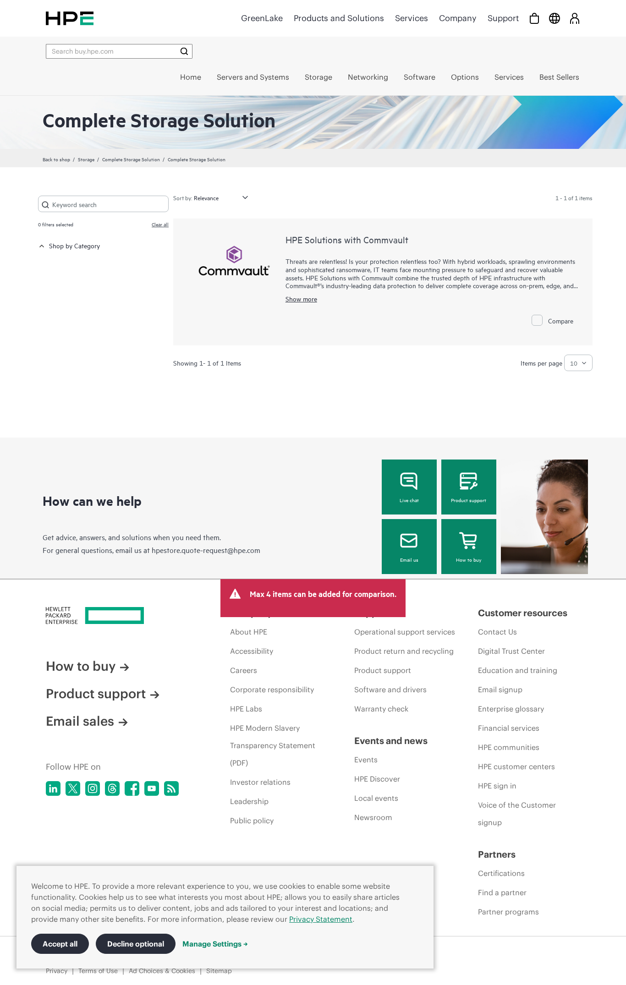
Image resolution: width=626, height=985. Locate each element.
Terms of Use (98, 971)
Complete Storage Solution (131, 159)
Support (503, 18)
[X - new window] (73, 788)
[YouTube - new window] (151, 788)
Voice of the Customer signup (517, 813)
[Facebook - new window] (132, 788)
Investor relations (260, 782)
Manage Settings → (215, 943)
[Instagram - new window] (92, 788)
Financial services (508, 728)
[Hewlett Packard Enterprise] (69, 18)
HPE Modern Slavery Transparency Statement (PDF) (272, 745)
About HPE (248, 631)
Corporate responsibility (272, 689)
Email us (409, 559)
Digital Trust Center (511, 651)
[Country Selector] (554, 18)
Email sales (80, 721)
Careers (243, 670)
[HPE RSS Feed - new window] (171, 788)
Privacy (56, 971)
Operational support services (404, 631)
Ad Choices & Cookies (162, 971)
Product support (468, 499)
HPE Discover (377, 778)
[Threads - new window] (112, 788)
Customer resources (522, 612)
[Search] (184, 51)
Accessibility (251, 651)
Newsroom (373, 817)
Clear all (160, 224)
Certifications (501, 873)
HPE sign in (497, 785)
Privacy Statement (320, 919)
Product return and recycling (404, 651)
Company (458, 18)
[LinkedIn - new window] (53, 788)
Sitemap (219, 971)
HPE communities (508, 747)
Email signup (500, 689)
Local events (376, 798)
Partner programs (508, 911)
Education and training (517, 670)
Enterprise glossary (511, 708)
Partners (497, 854)
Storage (86, 159)
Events (366, 759)
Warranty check (381, 708)
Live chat (409, 499)
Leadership (249, 801)
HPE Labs (246, 708)
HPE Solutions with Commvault (347, 239)
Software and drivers (390, 689)
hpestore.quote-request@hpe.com (206, 550)
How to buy (468, 559)
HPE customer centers (516, 766)
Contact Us (497, 631)
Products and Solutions (339, 18)
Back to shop (56, 159)
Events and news (391, 740)
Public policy (252, 820)
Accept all (60, 943)
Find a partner (502, 892)
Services (411, 18)
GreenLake (262, 18)
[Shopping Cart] (534, 18)
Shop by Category (74, 245)
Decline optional (135, 943)
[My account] (574, 18)
